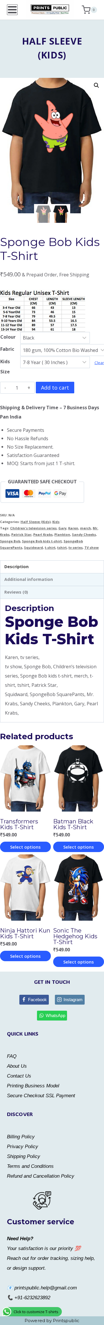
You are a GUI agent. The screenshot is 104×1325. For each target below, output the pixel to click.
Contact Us (19, 1076)
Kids (56, 522)
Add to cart (55, 387)
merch (85, 528)
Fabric (7, 349)
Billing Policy (21, 1136)
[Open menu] (12, 9)
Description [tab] (16, 566)
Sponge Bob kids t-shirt (42, 541)
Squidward (33, 547)
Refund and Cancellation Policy (40, 1176)
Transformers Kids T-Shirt (19, 824)
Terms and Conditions (30, 1166)
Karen (73, 528)
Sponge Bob (10, 541)
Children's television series (33, 528)
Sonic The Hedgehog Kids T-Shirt (75, 936)
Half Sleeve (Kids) (36, 522)
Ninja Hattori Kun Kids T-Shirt (25, 933)
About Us (17, 1066)
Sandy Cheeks (84, 534)
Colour (8, 337)
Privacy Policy (22, 1146)
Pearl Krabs (43, 534)
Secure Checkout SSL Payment (41, 1095)
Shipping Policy (23, 1156)
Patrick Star (21, 534)
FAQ (11, 1056)
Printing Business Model (33, 1086)
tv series (75, 547)
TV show (91, 547)
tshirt (62, 547)
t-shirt (50, 547)
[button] (96, 85)
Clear (99, 362)
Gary (62, 528)
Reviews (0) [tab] (16, 592)
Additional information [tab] (28, 579)
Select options (25, 847)
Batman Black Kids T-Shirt (73, 824)
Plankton (62, 534)
